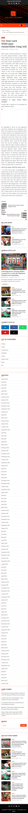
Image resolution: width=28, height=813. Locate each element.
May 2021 (3, 537)
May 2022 (3, 501)
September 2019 (5, 597)
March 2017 (4, 680)
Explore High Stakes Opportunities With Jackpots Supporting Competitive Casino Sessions (11, 713)
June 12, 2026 (16, 305)
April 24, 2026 (16, 800)
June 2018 (3, 638)
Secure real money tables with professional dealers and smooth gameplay (19, 796)
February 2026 (5, 397)
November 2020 (5, 555)
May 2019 (3, 609)
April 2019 (4, 612)
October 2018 (4, 627)
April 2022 (4, 504)
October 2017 (4, 662)
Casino (4, 268)
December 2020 (5, 552)
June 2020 (3, 570)
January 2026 (4, 400)
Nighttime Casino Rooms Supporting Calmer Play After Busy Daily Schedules (19, 313)
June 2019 (3, 606)
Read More (4, 284)
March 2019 (4, 615)
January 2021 (4, 549)
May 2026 (3, 388)
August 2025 (4, 412)
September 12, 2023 (17, 244)
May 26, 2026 (15, 316)
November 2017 (5, 659)
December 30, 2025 (17, 233)
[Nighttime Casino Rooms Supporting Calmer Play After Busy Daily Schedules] (6, 312)
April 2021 (4, 540)
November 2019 (5, 591)
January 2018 (4, 653)
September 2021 (5, 525)
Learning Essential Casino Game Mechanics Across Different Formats (19, 302)
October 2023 (4, 459)
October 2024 (4, 427)
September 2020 (5, 561)
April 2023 (4, 477)
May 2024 (3, 439)
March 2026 (4, 394)
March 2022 (4, 507)
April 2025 (4, 415)
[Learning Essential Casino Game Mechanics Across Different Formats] (6, 302)
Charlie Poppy (5, 49)
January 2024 (4, 450)
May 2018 (3, 641)
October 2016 (4, 683)
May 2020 (3, 573)
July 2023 (3, 468)
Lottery (3, 356)
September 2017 (5, 665)
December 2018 (5, 621)
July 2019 (3, 603)
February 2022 (5, 510)
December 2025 (5, 403)
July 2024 (3, 433)
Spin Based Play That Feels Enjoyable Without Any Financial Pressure (19, 230)
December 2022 (5, 480)
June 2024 (3, 436)
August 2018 (4, 633)
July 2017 (3, 671)
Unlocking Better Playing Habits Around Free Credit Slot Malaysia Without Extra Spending (13, 273)
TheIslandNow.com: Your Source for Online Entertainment (19, 241)
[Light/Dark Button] (21, 25)
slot (2, 365)
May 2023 (3, 474)
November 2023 (5, 456)
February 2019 (5, 618)
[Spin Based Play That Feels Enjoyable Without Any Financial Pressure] (6, 230)
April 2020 (4, 576)
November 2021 (5, 519)
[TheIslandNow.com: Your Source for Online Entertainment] (6, 241)
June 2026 (3, 385)
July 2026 (3, 382)
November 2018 (5, 624)
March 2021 (4, 543)
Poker (3, 37)
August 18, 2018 (14, 49)
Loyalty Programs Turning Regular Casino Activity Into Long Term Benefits (18, 291)
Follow (26, 25)
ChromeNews (20, 809)
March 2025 (4, 418)
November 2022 (5, 483)
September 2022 (5, 489)
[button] (1, 25)
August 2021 (4, 528)
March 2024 (4, 444)
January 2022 (4, 513)
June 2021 (3, 534)
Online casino (4, 359)
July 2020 (3, 567)
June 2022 (3, 498)
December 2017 (5, 656)
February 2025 (5, 421)
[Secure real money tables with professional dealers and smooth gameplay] (6, 796)
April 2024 (4, 442)
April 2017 (4, 677)
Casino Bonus (4, 350)
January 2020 (4, 585)
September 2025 (5, 409)
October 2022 (4, 486)
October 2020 (4, 558)
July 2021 (3, 531)
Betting (3, 344)
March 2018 (4, 647)
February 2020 (5, 582)
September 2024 (5, 430)
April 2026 (4, 391)
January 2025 (4, 424)
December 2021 (5, 516)
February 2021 (5, 546)
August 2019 (4, 600)
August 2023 (4, 465)
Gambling (3, 353)
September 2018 (5, 630)
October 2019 (4, 594)
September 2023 (5, 462)
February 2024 (5, 447)
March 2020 (4, 579)
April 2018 (4, 644)
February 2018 (5, 650)
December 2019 (5, 588)
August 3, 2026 (14, 277)
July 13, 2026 (15, 295)
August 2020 (4, 564)
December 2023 (5, 453)
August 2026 (4, 379)
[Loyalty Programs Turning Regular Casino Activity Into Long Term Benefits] (6, 291)
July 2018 (3, 635)
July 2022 (3, 495)
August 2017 (4, 668)
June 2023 (3, 471)
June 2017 (3, 674)
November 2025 (5, 406)
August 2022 (4, 492)
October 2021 (4, 522)
